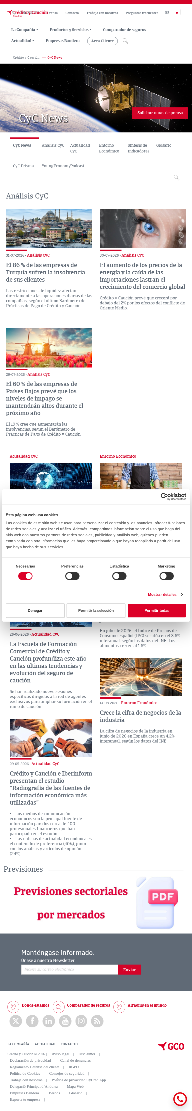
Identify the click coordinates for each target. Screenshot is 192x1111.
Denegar (35, 610)
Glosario (164, 145)
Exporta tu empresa (25, 1099)
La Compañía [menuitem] (23, 29)
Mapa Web (75, 1086)
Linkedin (48, 1021)
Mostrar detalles (162, 594)
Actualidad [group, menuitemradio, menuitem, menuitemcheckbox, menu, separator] (21, 40)
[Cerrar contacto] (165, 1105)
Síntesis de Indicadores (138, 148)
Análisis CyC (53, 145)
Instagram (81, 1021)
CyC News (22, 145)
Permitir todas (156, 610)
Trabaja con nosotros (102, 13)
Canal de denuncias (75, 1060)
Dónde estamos (35, 1005)
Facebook (32, 1021)
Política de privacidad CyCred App (79, 1080)
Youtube (65, 1021)
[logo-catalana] (171, 1049)
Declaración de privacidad (30, 1060)
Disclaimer (86, 1054)
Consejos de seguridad (66, 1073)
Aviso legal (60, 1054)
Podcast (77, 165)
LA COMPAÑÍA (18, 1044)
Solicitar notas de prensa (160, 112)
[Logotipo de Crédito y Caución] (27, 18)
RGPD (74, 1067)
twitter (16, 1021)
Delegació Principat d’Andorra (34, 1086)
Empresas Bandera (63, 40)
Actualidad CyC (80, 148)
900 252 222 (30, 13)
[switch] (72, 576)
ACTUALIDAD (45, 1044)
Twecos (54, 1093)
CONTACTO (69, 1044)
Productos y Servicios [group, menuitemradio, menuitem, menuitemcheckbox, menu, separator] (69, 29)
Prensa (52, 13)
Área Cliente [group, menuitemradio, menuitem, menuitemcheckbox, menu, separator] (102, 41)
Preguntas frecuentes (142, 13)
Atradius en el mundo (147, 1005)
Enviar (129, 969)
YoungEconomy (55, 165)
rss (97, 1021)
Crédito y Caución (26, 58)
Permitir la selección (96, 610)
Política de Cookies (25, 1073)
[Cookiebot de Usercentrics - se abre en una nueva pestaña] (164, 496)
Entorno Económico (109, 148)
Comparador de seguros (124, 29)
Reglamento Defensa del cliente (35, 1067)
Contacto (72, 13)
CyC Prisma (23, 165)
